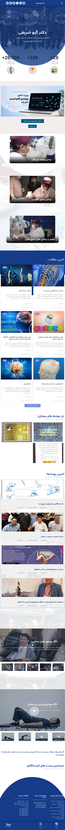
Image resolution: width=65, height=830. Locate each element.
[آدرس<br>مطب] (40, 824)
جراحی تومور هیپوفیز (41, 159)
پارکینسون (27, 383)
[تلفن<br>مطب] (56, 824)
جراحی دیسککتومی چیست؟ (53, 290)
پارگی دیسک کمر (25, 290)
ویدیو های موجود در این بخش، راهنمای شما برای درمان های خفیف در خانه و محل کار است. (38, 710)
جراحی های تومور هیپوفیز (39, 802)
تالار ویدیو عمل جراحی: (44, 641)
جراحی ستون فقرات (41, 199)
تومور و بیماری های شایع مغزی (40, 239)
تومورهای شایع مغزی (41, 805)
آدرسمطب (40, 827)
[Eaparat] (17, 3)
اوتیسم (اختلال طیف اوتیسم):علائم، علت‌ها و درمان (50, 338)
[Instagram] (20, 3)
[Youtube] (23, 3)
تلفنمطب (56, 827)
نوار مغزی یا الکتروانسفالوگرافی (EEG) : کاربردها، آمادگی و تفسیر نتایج (17, 338)
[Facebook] (7, 3)
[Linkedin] (14, 3)
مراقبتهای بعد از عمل (40, 807)
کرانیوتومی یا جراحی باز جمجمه (52, 383)
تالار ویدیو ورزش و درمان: (42, 704)
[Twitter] (10, 3)
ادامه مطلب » (60, 303)
